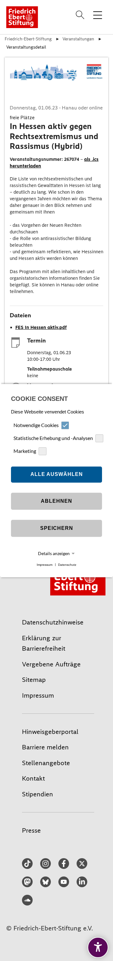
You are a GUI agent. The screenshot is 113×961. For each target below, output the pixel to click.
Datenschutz (67, 564)
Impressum (44, 564)
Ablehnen (56, 501)
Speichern (56, 528)
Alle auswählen (56, 474)
